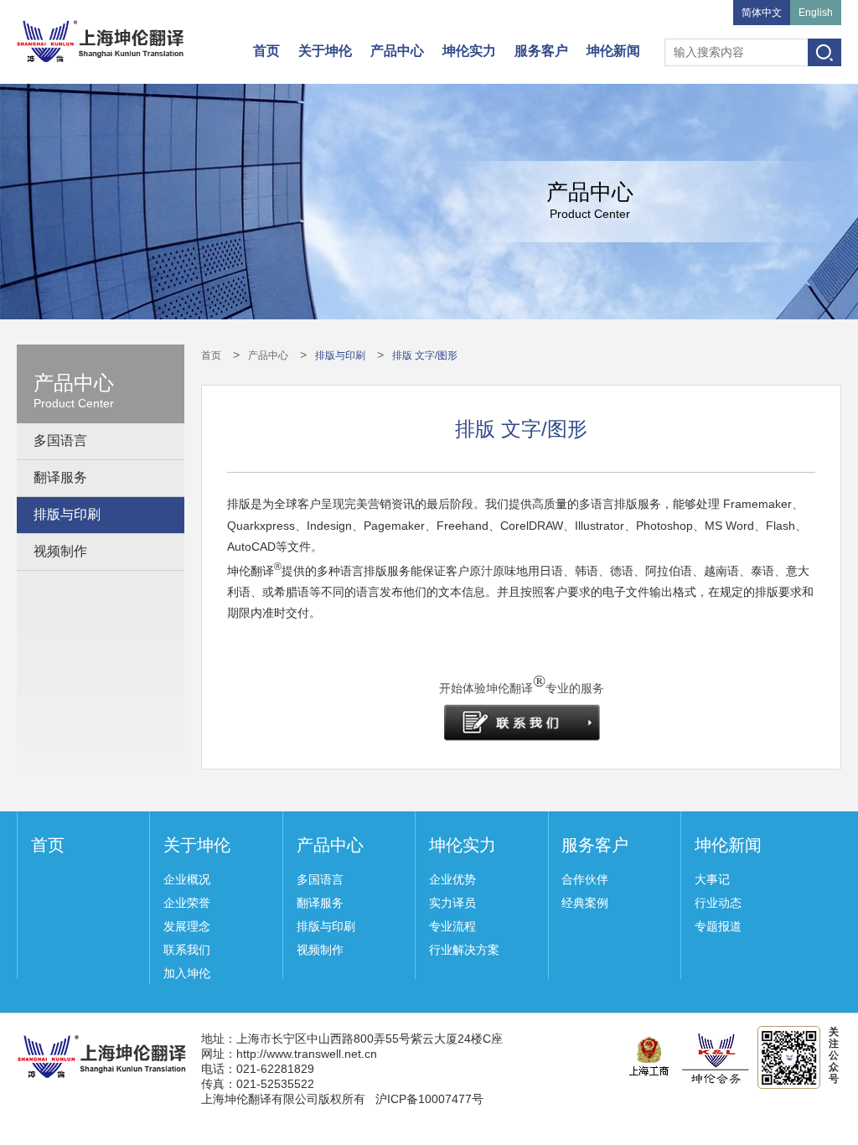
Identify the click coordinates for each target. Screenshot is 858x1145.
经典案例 (584, 902)
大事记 (712, 879)
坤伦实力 (469, 51)
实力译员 (452, 902)
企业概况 (186, 879)
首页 (266, 51)
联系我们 (186, 949)
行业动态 (718, 902)
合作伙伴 (584, 879)
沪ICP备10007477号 (429, 1099)
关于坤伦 (325, 51)
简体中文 (762, 12)
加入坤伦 (186, 973)
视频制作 (60, 551)
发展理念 (186, 926)
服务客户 (541, 51)
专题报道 (718, 926)
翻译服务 (60, 477)
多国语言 (60, 440)
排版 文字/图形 (424, 355)
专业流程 (452, 926)
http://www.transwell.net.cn (306, 1053)
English (816, 12)
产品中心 (397, 51)
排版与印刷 (67, 514)
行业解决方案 (464, 949)
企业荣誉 (186, 902)
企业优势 (452, 879)
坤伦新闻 (613, 51)
